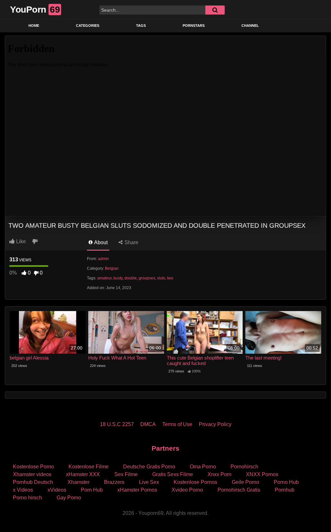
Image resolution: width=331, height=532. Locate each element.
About (100, 242)
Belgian (112, 268)
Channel (250, 25)
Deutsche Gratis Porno (149, 466)
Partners (165, 448)
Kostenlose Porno (33, 466)
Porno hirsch (27, 497)
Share (130, 242)
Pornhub (284, 490)
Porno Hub (286, 482)
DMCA (148, 424)
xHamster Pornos (137, 490)
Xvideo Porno (187, 490)
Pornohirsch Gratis (239, 490)
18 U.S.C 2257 (117, 424)
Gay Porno (69, 497)
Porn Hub (92, 490)
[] (215, 10)
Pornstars (194, 25)
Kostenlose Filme (89, 466)
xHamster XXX (83, 474)
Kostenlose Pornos (195, 482)
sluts (161, 278)
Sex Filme (126, 474)
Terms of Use (177, 424)
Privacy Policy (215, 424)
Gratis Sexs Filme (172, 474)
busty (118, 278)
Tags (141, 25)
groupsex (147, 278)
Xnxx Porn (219, 474)
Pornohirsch (244, 466)
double (130, 278)
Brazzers (114, 482)
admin (103, 258)
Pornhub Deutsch (33, 482)
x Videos (23, 490)
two (170, 278)
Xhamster (79, 482)
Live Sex (149, 482)
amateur (104, 278)
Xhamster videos (32, 474)
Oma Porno (203, 466)
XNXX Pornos (262, 474)
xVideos (57, 490)
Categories (87, 25)
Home (33, 25)
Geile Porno (245, 482)
